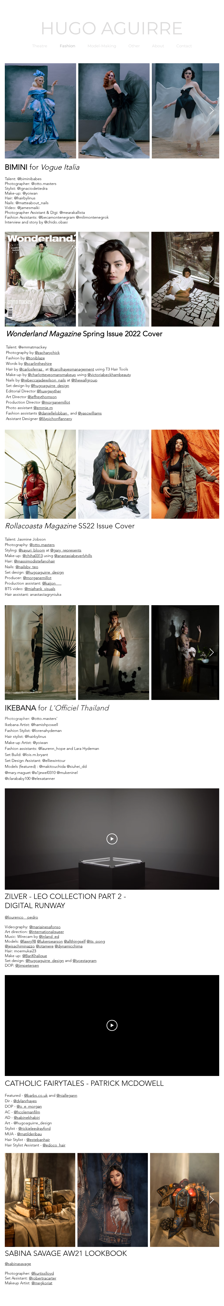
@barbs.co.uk (36, 1095)
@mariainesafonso (45, 927)
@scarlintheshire (38, 363)
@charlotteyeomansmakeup (52, 374)
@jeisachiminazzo (20, 946)
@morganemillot (56, 402)
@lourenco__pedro (21, 917)
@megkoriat (42, 1283)
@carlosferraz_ (31, 369)
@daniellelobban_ (53, 413)
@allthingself (75, 941)
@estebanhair (38, 1139)
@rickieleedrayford (34, 1128)
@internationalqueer (46, 931)
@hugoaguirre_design (50, 385)
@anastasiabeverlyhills (73, 555)
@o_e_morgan (29, 1106)
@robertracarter (42, 1278)
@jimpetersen (27, 965)
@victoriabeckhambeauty (109, 374)
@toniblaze (35, 358)
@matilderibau (29, 1134)
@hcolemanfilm (27, 1112)
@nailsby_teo (27, 566)
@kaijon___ (51, 583)
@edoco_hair (54, 1145)
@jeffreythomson (42, 396)
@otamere (45, 946)
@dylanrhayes (25, 1101)
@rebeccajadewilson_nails (43, 380)
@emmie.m (43, 407)
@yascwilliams (90, 413)
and (80, 960)
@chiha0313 (33, 555)
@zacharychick (47, 352)
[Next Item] (211, 111)
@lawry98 (28, 941)
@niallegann (66, 1095)
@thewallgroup (84, 380)
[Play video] (112, 838)
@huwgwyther (49, 391)
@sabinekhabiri (27, 1117)
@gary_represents (65, 550)
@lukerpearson (50, 941)
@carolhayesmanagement (72, 369)
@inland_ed (49, 936)
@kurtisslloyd (42, 1273)
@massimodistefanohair (34, 561)
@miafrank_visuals (39, 588)
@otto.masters (42, 544)
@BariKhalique (34, 955)
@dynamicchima (68, 946)
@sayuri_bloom (32, 550)
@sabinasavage (18, 1263)
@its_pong (96, 941)
